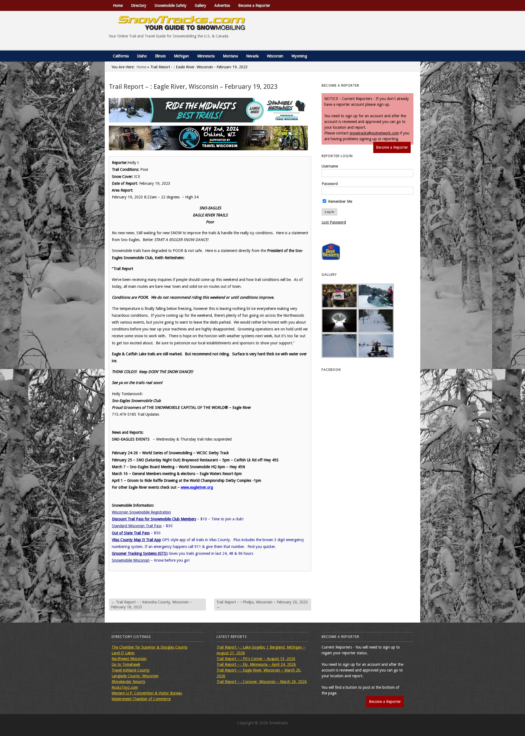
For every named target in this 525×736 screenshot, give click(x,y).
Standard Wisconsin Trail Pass (137, 526)
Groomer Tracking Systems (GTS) (140, 553)
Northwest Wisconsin (129, 658)
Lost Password (334, 222)
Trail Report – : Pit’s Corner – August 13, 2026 (256, 658)
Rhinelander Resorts (128, 681)
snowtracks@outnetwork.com (374, 133)
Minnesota (206, 56)
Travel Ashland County (131, 670)
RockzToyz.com (125, 687)
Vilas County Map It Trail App (136, 540)
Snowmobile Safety (170, 5)
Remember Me (339, 201)
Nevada (252, 56)
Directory (138, 5)
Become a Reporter (254, 5)
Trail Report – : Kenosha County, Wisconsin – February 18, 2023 (151, 604)
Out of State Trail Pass (131, 533)
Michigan (181, 56)
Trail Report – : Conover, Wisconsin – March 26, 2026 (262, 681)
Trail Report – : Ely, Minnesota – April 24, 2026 (256, 664)
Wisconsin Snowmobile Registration (141, 512)
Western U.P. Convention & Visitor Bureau (147, 693)
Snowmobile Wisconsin (131, 560)
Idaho (142, 56)
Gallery (200, 5)
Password (330, 183)
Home (118, 5)
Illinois (160, 56)
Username (330, 166)
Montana (230, 56)
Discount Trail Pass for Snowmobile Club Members (154, 519)
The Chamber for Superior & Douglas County (150, 647)
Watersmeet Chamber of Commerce (141, 699)
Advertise (222, 5)
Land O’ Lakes (123, 653)
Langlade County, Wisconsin (135, 676)
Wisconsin (275, 56)
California (121, 56)
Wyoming (299, 56)
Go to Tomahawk (126, 664)
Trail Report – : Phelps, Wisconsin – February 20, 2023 (262, 604)
